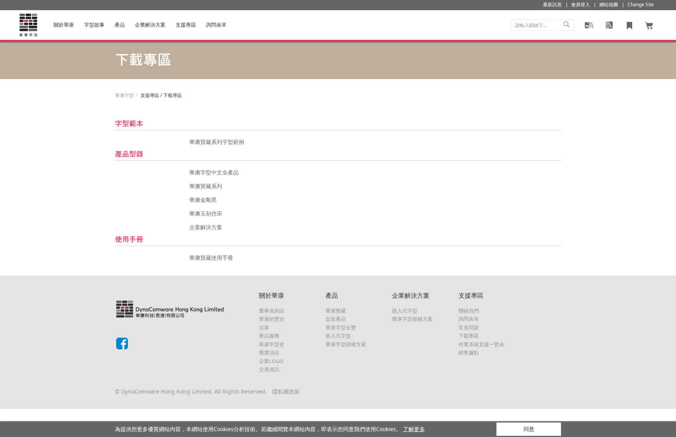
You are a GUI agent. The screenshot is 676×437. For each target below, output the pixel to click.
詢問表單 (468, 318)
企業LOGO (271, 361)
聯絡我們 (468, 310)
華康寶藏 (335, 310)
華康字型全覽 (340, 327)
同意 (528, 429)
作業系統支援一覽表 (481, 344)
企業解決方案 (150, 24)
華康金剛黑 (203, 199)
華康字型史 (271, 344)
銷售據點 (468, 352)
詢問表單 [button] (216, 24)
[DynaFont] (28, 25)
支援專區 (186, 24)
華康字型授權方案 (345, 344)
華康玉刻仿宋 (205, 213)
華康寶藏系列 (205, 186)
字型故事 (94, 24)
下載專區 (468, 335)
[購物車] (649, 25)
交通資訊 (269, 369)
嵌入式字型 (338, 335)
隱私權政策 (286, 391)
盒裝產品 (335, 318)
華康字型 (124, 95)
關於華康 (64, 24)
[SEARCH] (566, 25)
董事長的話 (271, 310)
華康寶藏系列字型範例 (216, 142)
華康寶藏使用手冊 (211, 257)
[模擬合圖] (589, 25)
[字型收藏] (629, 25)
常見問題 (468, 327)
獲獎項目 (269, 352)
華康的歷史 (271, 318)
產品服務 (269, 335)
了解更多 (414, 429)
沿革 (264, 327)
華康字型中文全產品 (214, 172)
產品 (120, 24)
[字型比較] (609, 25)
